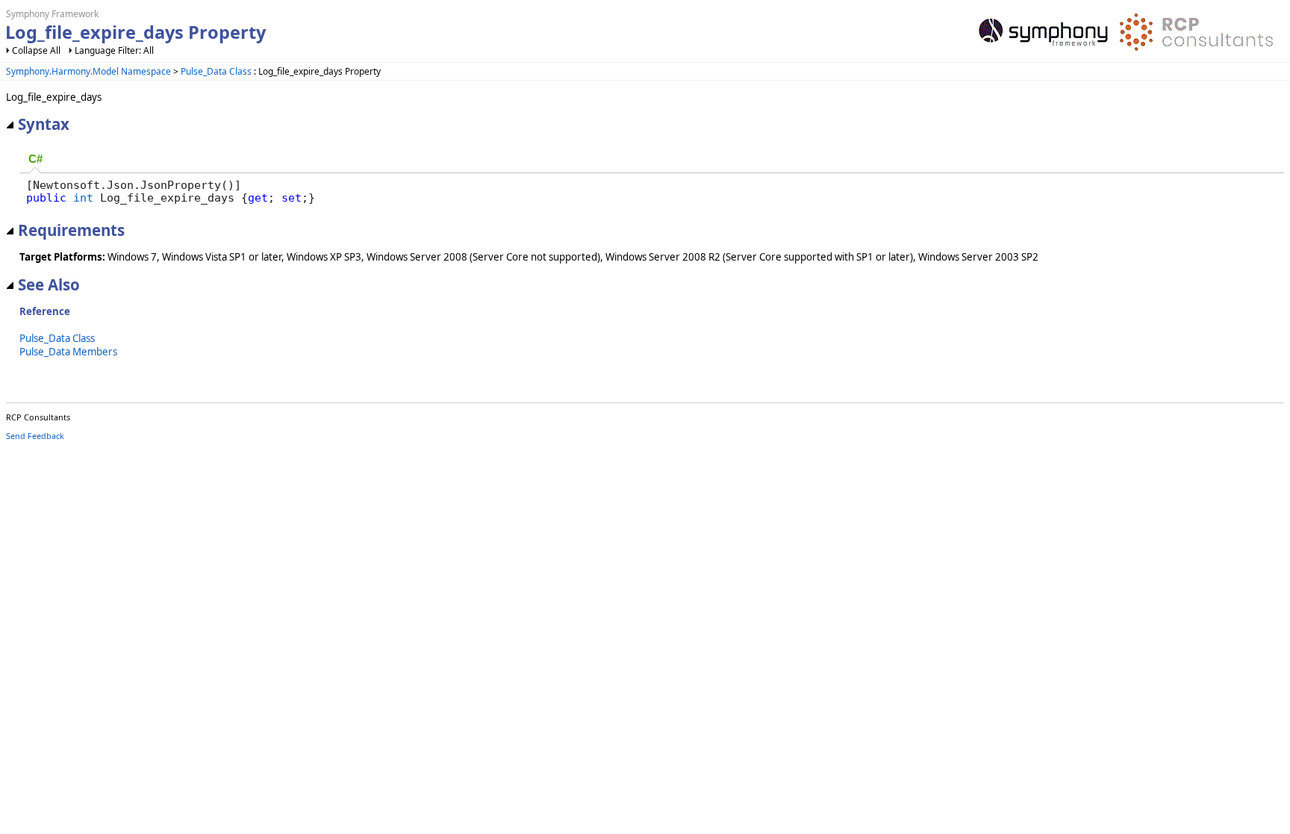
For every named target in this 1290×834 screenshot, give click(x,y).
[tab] (35, 160)
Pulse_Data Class (216, 71)
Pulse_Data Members (68, 351)
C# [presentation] (35, 159)
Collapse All (36, 50)
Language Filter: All (114, 50)
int (83, 197)
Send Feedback (35, 435)
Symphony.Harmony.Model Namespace (88, 71)
